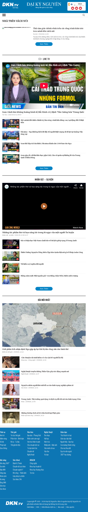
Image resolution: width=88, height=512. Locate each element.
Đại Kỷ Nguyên (72, 502)
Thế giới (13, 432)
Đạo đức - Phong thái (34, 435)
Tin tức (32, 472)
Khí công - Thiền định (19, 472)
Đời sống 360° (4, 463)
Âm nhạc (47, 435)
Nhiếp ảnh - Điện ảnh (50, 445)
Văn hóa (30, 432)
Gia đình (2, 466)
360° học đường (65, 454)
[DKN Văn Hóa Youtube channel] (80, 8)
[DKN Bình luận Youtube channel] (76, 8)
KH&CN (32, 460)
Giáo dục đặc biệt (66, 438)
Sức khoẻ (24, 388)
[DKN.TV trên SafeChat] (69, 4)
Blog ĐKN (3, 482)
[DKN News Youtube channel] (72, 8)
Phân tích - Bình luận (17, 438)
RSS (37, 507)
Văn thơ (46, 451)
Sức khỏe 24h (17, 479)
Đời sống (3, 460)
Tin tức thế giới (15, 435)
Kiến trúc (47, 441)
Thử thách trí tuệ (65, 435)
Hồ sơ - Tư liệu (15, 441)
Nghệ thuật (24, 374)
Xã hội (2, 441)
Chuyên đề (30, 451)
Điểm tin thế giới (7, 352)
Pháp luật (3, 445)
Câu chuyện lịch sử (33, 445)
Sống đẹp (3, 472)
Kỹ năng (2, 479)
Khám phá (3, 476)
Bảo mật (61, 507)
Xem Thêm (44, 44)
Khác (22, 401)
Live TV (46, 59)
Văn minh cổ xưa (49, 448)
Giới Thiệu (15, 7)
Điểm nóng (3, 438)
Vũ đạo (46, 454)
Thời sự (2, 432)
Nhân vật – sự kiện (44, 179)
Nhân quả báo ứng (27, 415)
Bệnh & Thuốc (17, 463)
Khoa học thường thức (37, 469)
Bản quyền (70, 507)
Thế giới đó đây (15, 445)
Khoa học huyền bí (35, 466)
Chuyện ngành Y (18, 469)
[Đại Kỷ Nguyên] (10, 4)
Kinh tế (2, 435)
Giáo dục (63, 432)
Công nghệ (33, 463)
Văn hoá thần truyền (33, 441)
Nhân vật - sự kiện (8, 235)
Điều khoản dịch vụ (48, 507)
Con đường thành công (67, 445)
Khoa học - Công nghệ (28, 360)
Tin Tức (4, 115)
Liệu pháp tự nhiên (19, 476)
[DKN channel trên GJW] (79, 4)
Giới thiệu (30, 507)
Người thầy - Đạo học (67, 441)
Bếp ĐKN (2, 469)
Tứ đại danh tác (32, 448)
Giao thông (3, 448)
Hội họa (46, 438)
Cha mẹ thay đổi (65, 448)
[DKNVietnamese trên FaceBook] (71, 4)
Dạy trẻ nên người (66, 451)
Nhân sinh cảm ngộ (33, 438)
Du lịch (35, 34)
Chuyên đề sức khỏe (19, 466)
